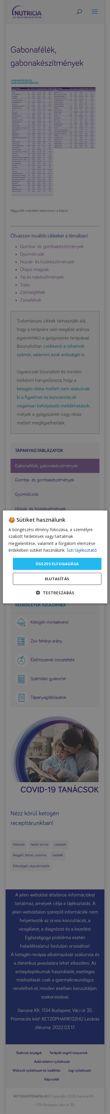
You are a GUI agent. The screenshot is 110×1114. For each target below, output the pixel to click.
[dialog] (55, 557)
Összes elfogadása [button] (57, 563)
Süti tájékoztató (82, 550)
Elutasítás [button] (57, 578)
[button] (55, 592)
